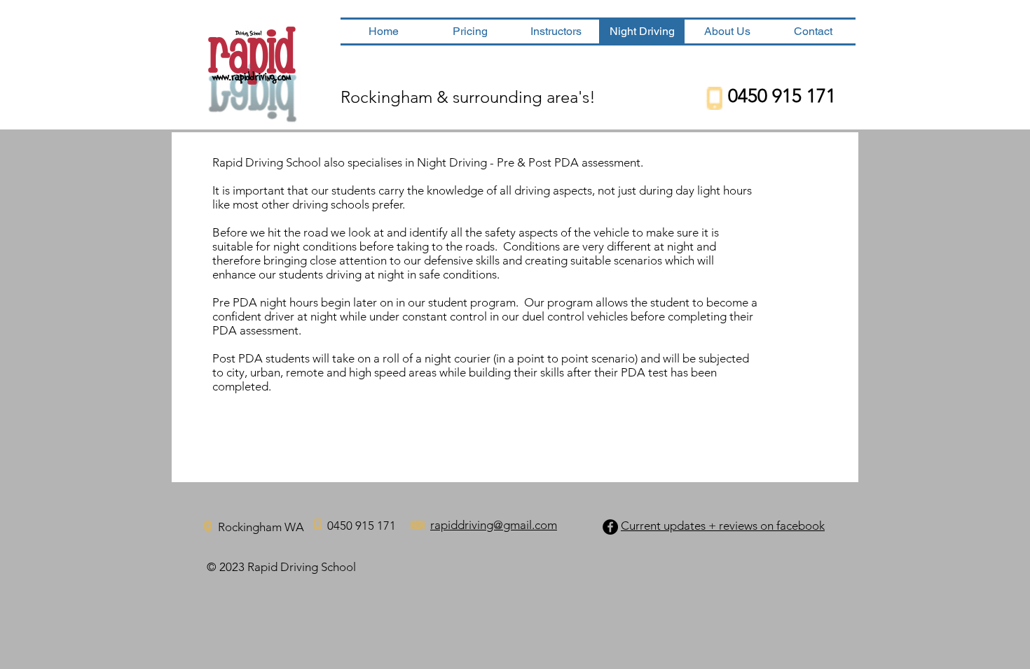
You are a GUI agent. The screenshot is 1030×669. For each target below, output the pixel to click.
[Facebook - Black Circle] (610, 527)
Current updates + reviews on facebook (723, 526)
